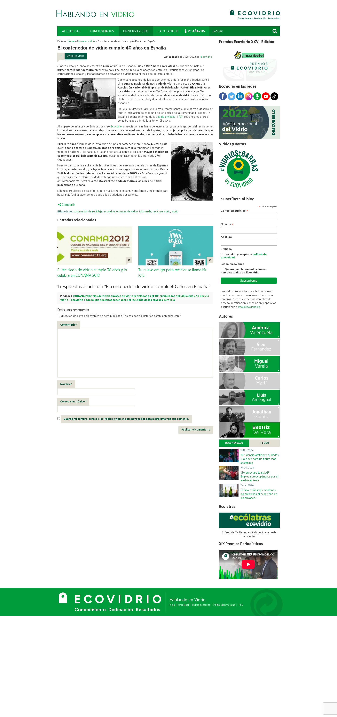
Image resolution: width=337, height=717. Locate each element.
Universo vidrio (135, 31)
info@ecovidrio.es (249, 307)
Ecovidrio (206, 57)
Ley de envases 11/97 (170, 117)
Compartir (68, 204)
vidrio (175, 211)
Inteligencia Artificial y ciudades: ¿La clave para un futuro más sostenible (259, 459)
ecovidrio (109, 211)
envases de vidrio (127, 211)
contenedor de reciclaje (88, 211)
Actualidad (71, 31)
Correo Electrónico (234, 211)
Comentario (68, 325)
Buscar (275, 31)
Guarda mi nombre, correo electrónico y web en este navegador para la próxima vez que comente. (126, 419)
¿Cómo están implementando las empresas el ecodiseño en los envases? (258, 494)
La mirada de (168, 31)
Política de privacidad (224, 605)
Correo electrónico (73, 401)
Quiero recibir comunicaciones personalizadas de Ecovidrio (243, 271)
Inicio (172, 605)
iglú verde (145, 211)
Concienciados (102, 31)
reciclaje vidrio (161, 211)
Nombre (66, 384)
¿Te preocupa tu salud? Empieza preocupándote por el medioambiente (259, 476)
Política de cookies (201, 605)
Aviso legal (183, 605)
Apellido (226, 236)
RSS (241, 605)
